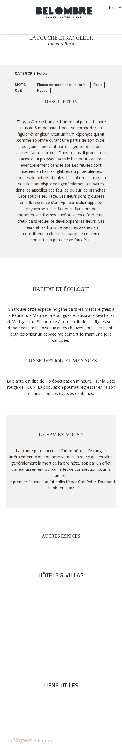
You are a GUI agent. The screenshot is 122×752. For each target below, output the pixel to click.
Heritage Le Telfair (60, 592)
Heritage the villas (61, 604)
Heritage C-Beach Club (61, 714)
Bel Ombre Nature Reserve (61, 708)
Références (61, 726)
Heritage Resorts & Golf (61, 586)
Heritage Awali (61, 598)
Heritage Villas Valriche (61, 696)
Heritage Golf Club (61, 702)
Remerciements (61, 720)
